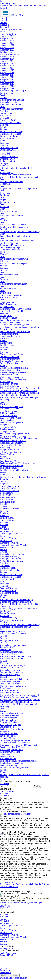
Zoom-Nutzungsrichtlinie (11, 249)
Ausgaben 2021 (7, 47)
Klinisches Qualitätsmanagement (14, 224)
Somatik (3, 229)
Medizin (3, 220)
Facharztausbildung (8, 468)
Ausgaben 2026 (7, 36)
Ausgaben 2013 (7, 84)
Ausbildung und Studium (11, 443)
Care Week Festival (8, 415)
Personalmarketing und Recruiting (15, 331)
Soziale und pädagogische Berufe (15, 433)
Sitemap (3, 968)
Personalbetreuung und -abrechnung (16, 320)
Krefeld (3, 504)
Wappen (3, 129)
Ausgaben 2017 (7, 75)
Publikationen (6, 52)
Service (3, 95)
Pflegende (4, 424)
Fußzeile (4, 8)
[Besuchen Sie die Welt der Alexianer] (19, 966)
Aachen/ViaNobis (8, 488)
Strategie (4, 163)
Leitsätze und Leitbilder (10, 122)
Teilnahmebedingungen (10, 247)
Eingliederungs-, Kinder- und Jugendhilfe (18, 188)
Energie (3, 365)
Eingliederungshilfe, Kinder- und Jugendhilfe (20, 393)
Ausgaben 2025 (7, 38)
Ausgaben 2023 (7, 43)
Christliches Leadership (10, 134)
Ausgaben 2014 (7, 81)
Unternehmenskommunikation (13, 284)
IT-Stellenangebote (8, 304)
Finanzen (4, 347)
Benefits (3, 340)
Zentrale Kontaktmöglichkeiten (14, 368)
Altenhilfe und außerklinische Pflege (16, 168)
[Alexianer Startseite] (19, 15)
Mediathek (4, 25)
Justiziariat (4, 206)
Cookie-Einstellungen (9, 975)
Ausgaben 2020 (7, 50)
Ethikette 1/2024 (7, 161)
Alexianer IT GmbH (9, 297)
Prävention (5, 349)
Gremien (4, 111)
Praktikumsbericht (8, 345)
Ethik (2, 140)
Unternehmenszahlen (9, 409)
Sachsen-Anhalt (7, 518)
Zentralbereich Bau (8, 288)
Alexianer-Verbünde (9, 384)
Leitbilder (4, 127)
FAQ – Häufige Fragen (10, 418)
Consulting (5, 184)
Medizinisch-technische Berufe (14, 436)
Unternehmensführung (10, 359)
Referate (4, 165)
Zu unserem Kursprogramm (12, 245)
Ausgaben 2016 (7, 77)
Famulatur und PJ (8, 461)
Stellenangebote (7, 420)
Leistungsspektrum (8, 318)
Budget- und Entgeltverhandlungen (15, 175)
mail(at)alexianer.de (8, 953)
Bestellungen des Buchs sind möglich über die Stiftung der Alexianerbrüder (24, 885)
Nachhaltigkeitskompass (11, 29)
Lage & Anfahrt (7, 306)
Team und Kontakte (9, 147)
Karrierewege (6, 343)
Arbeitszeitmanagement (10, 322)
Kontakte (4, 352)
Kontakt (3, 944)
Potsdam (4, 511)
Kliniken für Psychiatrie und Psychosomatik (19, 388)
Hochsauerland (6, 499)
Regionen (4, 483)
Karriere (3, 338)
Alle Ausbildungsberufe (10, 452)
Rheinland (4, 515)
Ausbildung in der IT (9, 302)
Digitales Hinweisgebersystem (13, 379)
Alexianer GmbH (8, 520)
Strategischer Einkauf (9, 274)
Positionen (4, 143)
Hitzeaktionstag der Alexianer (13, 372)
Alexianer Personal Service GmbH (15, 309)
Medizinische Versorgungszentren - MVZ (18, 390)
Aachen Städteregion (9, 486)
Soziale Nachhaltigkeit (10, 363)
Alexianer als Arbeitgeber (11, 406)
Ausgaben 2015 (7, 79)
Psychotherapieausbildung (11, 465)
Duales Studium (7, 454)
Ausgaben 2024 (7, 40)
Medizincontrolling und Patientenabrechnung (20, 231)
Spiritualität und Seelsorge (11, 131)
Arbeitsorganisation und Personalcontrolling (19, 327)
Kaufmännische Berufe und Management (18, 438)
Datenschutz (5, 972)
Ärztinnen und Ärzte (9, 427)
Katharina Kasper (8, 497)
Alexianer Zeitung (8, 34)
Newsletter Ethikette (9, 156)
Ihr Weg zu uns (7, 948)
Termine (3, 22)
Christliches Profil (8, 120)
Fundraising (5, 195)
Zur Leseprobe (6, 882)
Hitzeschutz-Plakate (9, 374)
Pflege (3, 252)
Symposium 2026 (8, 150)
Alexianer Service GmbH (11, 311)
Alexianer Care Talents (10, 445)
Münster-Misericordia (9, 508)
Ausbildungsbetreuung (10, 336)
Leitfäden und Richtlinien (11, 181)
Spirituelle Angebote (9, 243)
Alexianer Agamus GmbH (12, 295)
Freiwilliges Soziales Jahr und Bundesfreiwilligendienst (24, 477)
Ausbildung (5, 447)
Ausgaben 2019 (7, 70)
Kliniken (4, 261)
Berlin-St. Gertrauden (9, 490)
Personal (4, 313)
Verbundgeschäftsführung (11, 109)
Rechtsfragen (6, 329)
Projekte (3, 199)
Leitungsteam (6, 315)
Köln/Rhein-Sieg (7, 502)
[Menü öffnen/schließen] (5, 13)
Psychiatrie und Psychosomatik (14, 227)
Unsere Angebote (8, 254)
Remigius (4, 513)
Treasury (4, 279)
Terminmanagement (9, 334)
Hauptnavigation (7, 3)
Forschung (4, 399)
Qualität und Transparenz (11, 377)
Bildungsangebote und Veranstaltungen (17, 240)
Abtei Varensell (7, 138)
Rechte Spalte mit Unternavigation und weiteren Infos (24, 5)
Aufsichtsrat (5, 115)
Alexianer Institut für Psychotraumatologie (19, 397)
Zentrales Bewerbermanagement (14, 324)
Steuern (3, 270)
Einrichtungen (6, 172)
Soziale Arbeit (6, 458)
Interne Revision (7, 202)
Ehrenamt (4, 474)
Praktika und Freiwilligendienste (14, 470)
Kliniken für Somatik (9, 386)
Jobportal (4, 479)
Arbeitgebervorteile (8, 411)
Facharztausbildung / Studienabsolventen (18, 463)
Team (2, 106)
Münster (3, 506)
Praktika (3, 472)
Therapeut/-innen (7, 431)
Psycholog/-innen (8, 429)
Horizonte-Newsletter (9, 54)
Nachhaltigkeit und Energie (12, 354)
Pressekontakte (6, 93)
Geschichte (5, 118)
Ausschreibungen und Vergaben (14, 90)
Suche (3, 481)
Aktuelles (4, 18)
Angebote (4, 145)
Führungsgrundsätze (9, 136)
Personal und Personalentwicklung (15, 236)
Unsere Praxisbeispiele (10, 370)
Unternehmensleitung (9, 102)
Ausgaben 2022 (7, 45)
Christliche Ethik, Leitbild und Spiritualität (19, 177)
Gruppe (3, 97)
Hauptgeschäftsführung (10, 104)
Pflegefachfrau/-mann (9, 449)
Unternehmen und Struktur (12, 100)
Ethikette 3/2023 (7, 159)
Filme (2, 31)
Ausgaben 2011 (7, 88)
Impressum (5, 970)
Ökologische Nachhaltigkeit (12, 361)
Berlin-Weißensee (8, 495)
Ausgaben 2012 (7, 86)
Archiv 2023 (5, 152)
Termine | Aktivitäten (9, 356)
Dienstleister (5, 293)
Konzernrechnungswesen (11, 215)
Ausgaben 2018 (7, 72)
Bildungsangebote (8, 413)
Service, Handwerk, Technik (13, 440)
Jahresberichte (6, 27)
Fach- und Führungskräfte (11, 422)
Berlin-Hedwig (6, 493)
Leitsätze (4, 125)
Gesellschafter (6, 113)
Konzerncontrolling (8, 211)
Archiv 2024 (5, 154)
